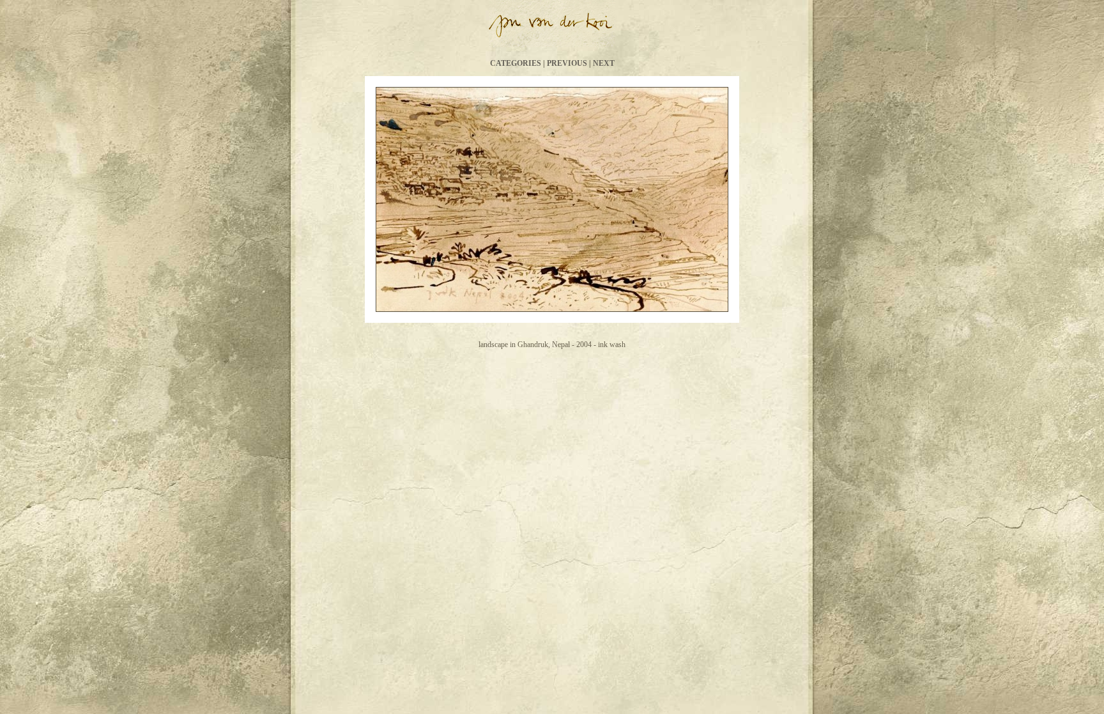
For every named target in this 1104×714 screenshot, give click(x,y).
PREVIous (567, 63)
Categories (515, 63)
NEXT (604, 63)
